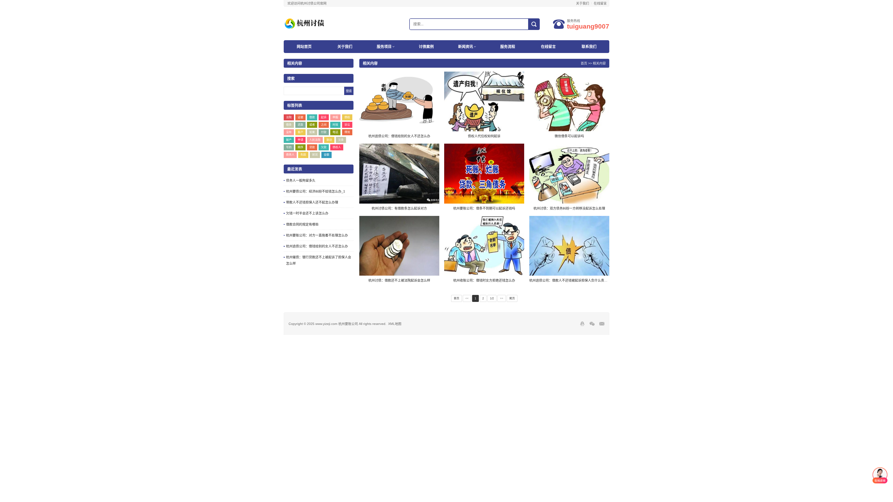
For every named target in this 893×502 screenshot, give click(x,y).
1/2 (492, 298)
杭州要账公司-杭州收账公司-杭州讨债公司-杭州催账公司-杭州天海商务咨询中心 (313, 23)
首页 (584, 63)
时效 (335, 124)
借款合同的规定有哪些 (302, 224)
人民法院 (314, 140)
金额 (326, 154)
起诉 (324, 117)
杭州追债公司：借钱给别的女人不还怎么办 (317, 246)
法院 (289, 117)
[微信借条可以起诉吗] (569, 102)
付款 (324, 132)
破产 (289, 140)
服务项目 (384, 47)
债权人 (337, 147)
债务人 (290, 154)
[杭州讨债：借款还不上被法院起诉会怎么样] (399, 246)
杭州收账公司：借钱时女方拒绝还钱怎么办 (484, 280)
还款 (300, 124)
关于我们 (582, 3)
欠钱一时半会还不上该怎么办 (307, 213)
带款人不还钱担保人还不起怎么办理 (312, 202)
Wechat (592, 323)
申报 (335, 117)
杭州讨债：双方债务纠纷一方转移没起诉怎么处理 (569, 208)
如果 (312, 132)
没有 (289, 132)
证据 (300, 117)
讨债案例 (426, 47)
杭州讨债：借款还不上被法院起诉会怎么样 (399, 280)
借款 (312, 117)
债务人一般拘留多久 (300, 180)
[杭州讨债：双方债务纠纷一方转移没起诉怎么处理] (569, 174)
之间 (324, 124)
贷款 (312, 147)
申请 (300, 140)
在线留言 (600, 3)
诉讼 (347, 124)
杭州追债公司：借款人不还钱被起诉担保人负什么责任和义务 (573, 280)
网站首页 (304, 47)
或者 (312, 124)
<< (467, 298)
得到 (347, 132)
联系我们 (589, 47)
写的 (289, 147)
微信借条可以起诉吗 (569, 136)
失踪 (303, 154)
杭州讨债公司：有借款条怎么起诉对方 (399, 208)
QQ (582, 323)
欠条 (341, 140)
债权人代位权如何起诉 (484, 136)
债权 (347, 117)
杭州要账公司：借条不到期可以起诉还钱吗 (484, 208)
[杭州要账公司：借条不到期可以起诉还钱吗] (484, 174)
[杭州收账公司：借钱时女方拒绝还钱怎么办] (484, 246)
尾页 (512, 298)
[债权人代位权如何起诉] (484, 102)
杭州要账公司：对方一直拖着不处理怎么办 (317, 235)
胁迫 (329, 140)
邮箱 (601, 323)
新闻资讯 (465, 47)
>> (501, 298)
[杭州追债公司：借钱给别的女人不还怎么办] (399, 102)
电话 (335, 132)
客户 (300, 132)
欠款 (324, 147)
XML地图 (394, 324)
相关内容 (599, 63)
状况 (315, 154)
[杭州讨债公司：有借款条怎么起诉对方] (399, 174)
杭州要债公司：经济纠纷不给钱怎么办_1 (315, 191)
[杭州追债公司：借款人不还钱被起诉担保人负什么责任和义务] (569, 246)
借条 (289, 124)
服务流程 (507, 47)
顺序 (300, 147)
